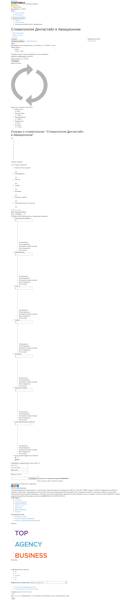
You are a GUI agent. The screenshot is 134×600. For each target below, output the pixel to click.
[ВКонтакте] (12, 486)
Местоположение (18, 33)
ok (15, 577)
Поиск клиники (19, 13)
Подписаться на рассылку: (20, 582)
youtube (17, 575)
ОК (13, 598)
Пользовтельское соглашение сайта (26, 589)
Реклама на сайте (20, 516)
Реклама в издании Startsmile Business (27, 520)
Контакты (18, 512)
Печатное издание (21, 502)
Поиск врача (19, 15)
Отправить (15, 61)
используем (17, 596)
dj (15, 571)
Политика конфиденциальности (25, 587)
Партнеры (18, 508)
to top (13, 594)
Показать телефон (18, 41)
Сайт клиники (92, 41)
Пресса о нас (19, 506)
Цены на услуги (18, 35)
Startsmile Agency (26, 592)
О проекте (18, 500)
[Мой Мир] (18, 486)
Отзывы (15, 37)
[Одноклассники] (15, 486)
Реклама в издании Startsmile (24, 518)
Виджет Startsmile (20, 510)
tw (15, 579)
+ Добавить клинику (18, 18)
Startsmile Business (21, 504)
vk (15, 573)
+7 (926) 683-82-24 (31, 41)
